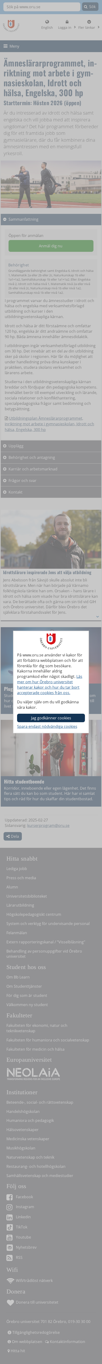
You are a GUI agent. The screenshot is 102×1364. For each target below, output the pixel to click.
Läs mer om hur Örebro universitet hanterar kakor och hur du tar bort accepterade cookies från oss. (49, 684)
